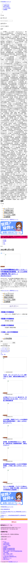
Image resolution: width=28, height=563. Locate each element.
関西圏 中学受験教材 (7, 318)
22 (2, 351)
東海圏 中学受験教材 (7, 325)
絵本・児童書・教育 (8, 553)
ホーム (4, 541)
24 (5, 351)
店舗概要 (5, 9)
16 (3, 350)
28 (1, 353)
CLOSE (2, 15)
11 (6, 348)
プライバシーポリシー (8, 555)
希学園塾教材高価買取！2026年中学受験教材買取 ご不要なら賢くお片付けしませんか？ (15, 465)
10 (5, 348)
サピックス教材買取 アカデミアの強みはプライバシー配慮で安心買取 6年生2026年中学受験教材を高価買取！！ (15, 488)
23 (3, 351)
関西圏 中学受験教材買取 (9, 549)
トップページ (6, 4)
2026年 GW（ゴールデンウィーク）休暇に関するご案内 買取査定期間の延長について (15, 376)
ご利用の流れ (6, 5)
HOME (4, 240)
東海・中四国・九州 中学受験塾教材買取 (12, 551)
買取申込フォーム (7, 558)
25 (6, 351)
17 (5, 350)
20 (9, 350)
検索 (2, 200)
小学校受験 (8, 338)
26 (7, 351)
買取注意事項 (6, 6)
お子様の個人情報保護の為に (10, 556)
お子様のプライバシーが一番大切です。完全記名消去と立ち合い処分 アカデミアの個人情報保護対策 (15, 399)
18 (6, 350)
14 (1, 350)
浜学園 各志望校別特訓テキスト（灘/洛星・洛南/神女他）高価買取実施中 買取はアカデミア (15, 443)
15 (2, 350)
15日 (4, 244)
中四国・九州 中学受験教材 (9, 332)
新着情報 (3, 266)
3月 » (5, 354)
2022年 (4, 241)
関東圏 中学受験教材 (7, 312)
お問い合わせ (6, 559)
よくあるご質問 (6, 8)
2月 (4, 242)
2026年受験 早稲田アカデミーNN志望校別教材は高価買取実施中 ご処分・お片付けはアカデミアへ (15, 421)
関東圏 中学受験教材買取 (9, 548)
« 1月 (2, 354)
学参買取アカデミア (13, 561)
